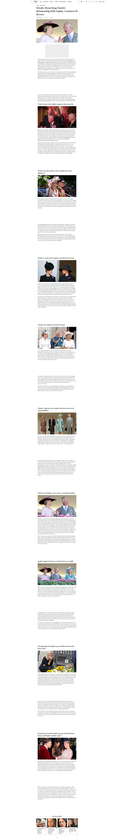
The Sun (51, 701)
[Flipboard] (86, 1)
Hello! (59, 240)
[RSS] (97, 1)
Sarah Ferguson (49, 62)
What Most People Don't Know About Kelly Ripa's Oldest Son (72, 830)
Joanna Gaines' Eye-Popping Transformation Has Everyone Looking (62, 831)
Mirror (40, 301)
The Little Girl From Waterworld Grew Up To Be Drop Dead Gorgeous (51, 831)
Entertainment (62, 1)
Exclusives (46, 1)
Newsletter (102, 1)
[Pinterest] (89, 1)
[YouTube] (81, 1)
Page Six (51, 542)
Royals (51, 1)
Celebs (56, 1)
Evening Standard (43, 224)
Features (70, 1)
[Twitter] (84, 1)
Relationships (42, 5)
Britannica (70, 60)
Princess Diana (41, 62)
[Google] (94, 1)
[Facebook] (79, 1)
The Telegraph (54, 288)
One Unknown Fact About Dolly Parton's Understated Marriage (41, 831)
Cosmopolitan (67, 137)
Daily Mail (54, 712)
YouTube (55, 65)
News (41, 1)
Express (52, 145)
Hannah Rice (39, 17)
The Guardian (52, 73)
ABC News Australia (43, 677)
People (70, 153)
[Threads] (91, 1)
